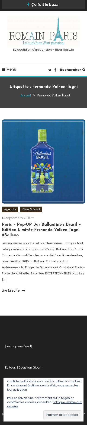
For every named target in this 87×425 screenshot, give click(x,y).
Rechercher (70, 69)
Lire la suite (11, 290)
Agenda (10, 209)
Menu (11, 69)
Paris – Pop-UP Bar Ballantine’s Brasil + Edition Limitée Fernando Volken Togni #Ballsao (41, 230)
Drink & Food (31, 209)
